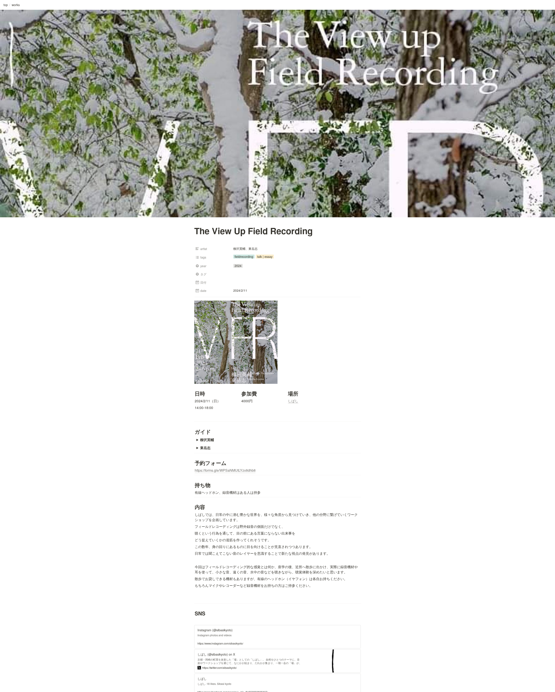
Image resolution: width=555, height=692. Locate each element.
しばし (293, 400)
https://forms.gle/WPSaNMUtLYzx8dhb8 (225, 470)
